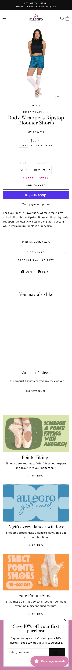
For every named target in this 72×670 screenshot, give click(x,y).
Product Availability (36, 260)
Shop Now (36, 475)
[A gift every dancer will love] (36, 503)
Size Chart (36, 252)
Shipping (23, 145)
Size (23, 162)
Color (42, 162)
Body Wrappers (36, 111)
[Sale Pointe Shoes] (36, 572)
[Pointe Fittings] (36, 433)
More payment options (36, 204)
